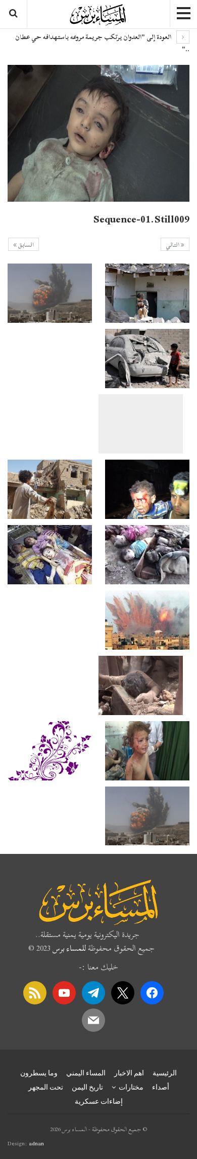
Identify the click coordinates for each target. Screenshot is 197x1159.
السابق (25, 245)
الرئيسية (165, 1073)
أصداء (160, 1087)
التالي (173, 245)
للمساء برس (69, 948)
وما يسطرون (39, 1073)
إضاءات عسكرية (99, 1101)
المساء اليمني (86, 1073)
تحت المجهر (45, 1087)
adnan (36, 1143)
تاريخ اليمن (87, 1087)
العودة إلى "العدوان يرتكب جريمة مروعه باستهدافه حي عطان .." (102, 43)
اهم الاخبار (129, 1073)
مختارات (131, 1087)
